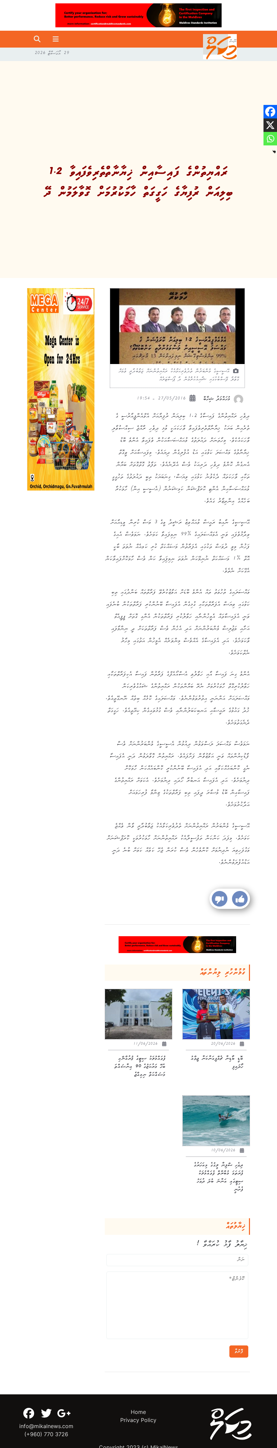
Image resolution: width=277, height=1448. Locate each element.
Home (138, 1412)
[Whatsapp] (270, 138)
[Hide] (274, 152)
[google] (64, 1413)
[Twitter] (46, 1413)
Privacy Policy (138, 1420)
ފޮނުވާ (239, 1351)
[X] (270, 125)
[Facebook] (270, 111)
